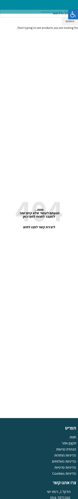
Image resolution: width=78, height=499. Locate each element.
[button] (73, 14)
